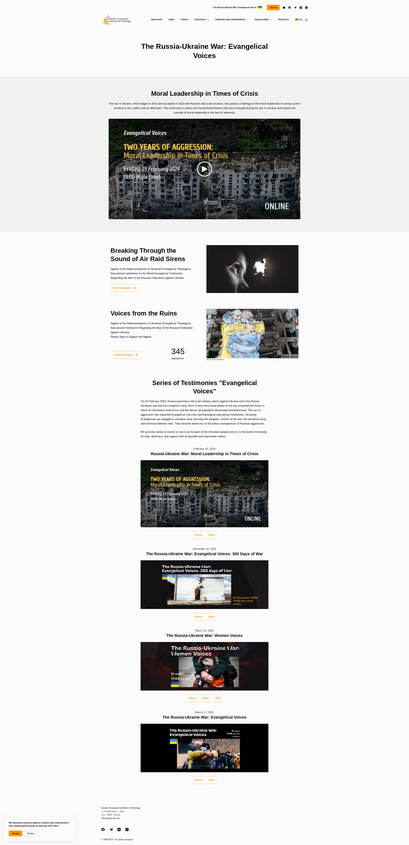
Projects (283, 20)
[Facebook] (289, 7)
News (171, 20)
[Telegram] (295, 7)
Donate (273, 7)
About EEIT (156, 20)
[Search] (306, 20)
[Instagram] (306, 7)
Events (184, 20)
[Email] (284, 7)
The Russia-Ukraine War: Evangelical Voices (235, 7)
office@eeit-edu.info (110, 818)
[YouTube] (301, 7)
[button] (204, 169)
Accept (15, 833)
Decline (31, 833)
